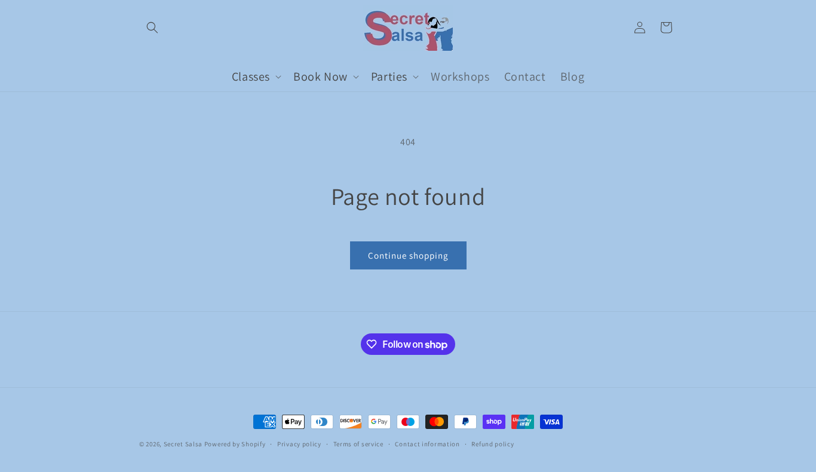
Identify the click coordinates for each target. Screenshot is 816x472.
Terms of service (358, 444)
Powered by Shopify (235, 444)
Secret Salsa (183, 444)
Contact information (427, 444)
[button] (152, 27)
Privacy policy (299, 444)
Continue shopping (408, 255)
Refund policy (492, 444)
